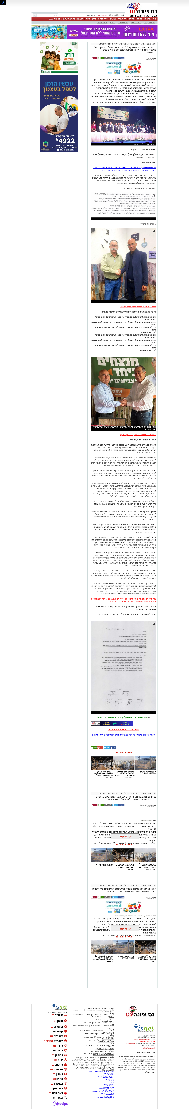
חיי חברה (122, 19)
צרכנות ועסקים (108, 1032)
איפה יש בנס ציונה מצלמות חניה (123, 730)
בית (154, 19)
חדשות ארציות (123, 23)
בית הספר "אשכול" (146, 820)
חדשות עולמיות (102, 23)
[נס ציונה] (141, 16)
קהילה (131, 19)
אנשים (113, 19)
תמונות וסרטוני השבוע (100, 1023)
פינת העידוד (110, 1056)
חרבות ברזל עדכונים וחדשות (103, 1055)
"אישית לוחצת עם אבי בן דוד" (104, 1037)
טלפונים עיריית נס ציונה (105, 1048)
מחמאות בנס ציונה (107, 1040)
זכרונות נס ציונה (98, 1031)
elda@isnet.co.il (149, 1048)
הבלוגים (111, 1059)
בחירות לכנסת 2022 (107, 1064)
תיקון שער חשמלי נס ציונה (105, 1076)
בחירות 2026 (54, 19)
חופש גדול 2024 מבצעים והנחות (85, 1065)
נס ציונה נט (151, 44)
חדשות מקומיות (149, 23)
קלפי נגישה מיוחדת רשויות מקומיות (103, 1092)
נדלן (94, 19)
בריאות (106, 1015)
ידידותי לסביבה (108, 1021)
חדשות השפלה (136, 23)
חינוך (112, 1015)
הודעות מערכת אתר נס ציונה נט (101, 1062)
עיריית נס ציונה (147, 77)
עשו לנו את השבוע (96, 1026)
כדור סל (103, 1019)
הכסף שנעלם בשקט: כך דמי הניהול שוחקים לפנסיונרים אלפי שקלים (123, 735)
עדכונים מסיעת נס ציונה (106, 1065)
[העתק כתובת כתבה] (108, 59)
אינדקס (111, 1043)
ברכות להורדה (101, 1061)
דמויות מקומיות (109, 1026)
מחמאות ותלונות (108, 1039)
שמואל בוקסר (138, 77)
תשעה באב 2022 (83, 1062)
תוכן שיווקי (110, 1034)
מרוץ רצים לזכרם (108, 1090)
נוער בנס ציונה (68, 19)
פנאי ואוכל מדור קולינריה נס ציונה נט (99, 1045)
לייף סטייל (103, 19)
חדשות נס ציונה (91, 1059)
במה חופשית (88, 1037)
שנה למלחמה (109, 1067)
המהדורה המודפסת (107, 1058)
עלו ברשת (87, 1023)
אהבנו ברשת (94, 1058)
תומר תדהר (129, 77)
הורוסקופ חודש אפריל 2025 (105, 1098)
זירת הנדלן (102, 1059)
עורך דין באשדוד (108, 1078)
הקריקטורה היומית (97, 1067)
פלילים (112, 23)
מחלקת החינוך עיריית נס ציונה (104, 1050)
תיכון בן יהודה (132, 916)
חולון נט (111, 1081)
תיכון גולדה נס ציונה (121, 916)
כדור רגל (111, 1019)
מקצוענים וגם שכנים (91, 1034)
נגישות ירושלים (109, 1096)
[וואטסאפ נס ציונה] (112, 723)
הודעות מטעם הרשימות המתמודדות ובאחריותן (99, 1053)
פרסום (111, 1082)
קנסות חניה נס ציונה (107, 1093)
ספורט (139, 19)
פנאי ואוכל (110, 1047)
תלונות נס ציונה (94, 1040)
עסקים (103, 1034)
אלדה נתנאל (131, 1044)
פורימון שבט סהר (108, 1087)
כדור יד (96, 1019)
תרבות (80, 19)
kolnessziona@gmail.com (142, 1039)
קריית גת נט (110, 1079)
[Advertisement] (122, 815)
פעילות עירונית (96, 1015)
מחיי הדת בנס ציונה (98, 1016)
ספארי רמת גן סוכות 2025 (105, 1088)
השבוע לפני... (109, 1031)
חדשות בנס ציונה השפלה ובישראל (130, 44)
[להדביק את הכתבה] (100, 748)
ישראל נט (110, 1075)
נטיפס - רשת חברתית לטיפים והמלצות (101, 1072)
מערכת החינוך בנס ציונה (144, 916)
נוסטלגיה (110, 1029)
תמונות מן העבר (85, 1031)
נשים (86, 1058)
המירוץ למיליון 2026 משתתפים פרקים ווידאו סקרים (97, 1068)
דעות (88, 19)
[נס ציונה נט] (140, 1019)
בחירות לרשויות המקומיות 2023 (102, 1051)
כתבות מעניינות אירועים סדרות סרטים (86, 1064)
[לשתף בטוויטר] (115, 59)
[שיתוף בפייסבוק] (121, 59)
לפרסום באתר (91, 15)
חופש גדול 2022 (89, 1061)
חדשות (148, 19)
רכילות (112, 1023)
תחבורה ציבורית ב (82, 1067)
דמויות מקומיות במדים (80, 1026)
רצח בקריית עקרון (108, 1084)
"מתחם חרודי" (109, 1095)
